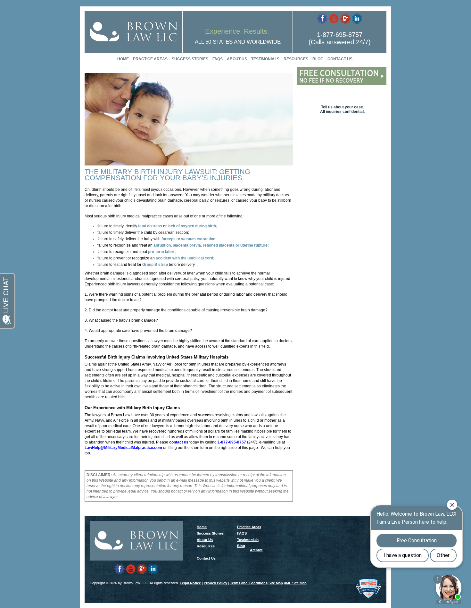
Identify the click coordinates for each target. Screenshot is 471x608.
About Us (237, 59)
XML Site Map (295, 583)
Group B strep (155, 264)
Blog (317, 59)
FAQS (217, 59)
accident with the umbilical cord (184, 258)
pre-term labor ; (162, 251)
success (206, 415)
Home (123, 59)
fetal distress (150, 226)
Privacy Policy (215, 583)
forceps (168, 239)
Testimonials (265, 59)
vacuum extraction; (199, 239)
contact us (178, 442)
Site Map (276, 583)
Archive (256, 550)
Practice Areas (150, 59)
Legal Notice (190, 583)
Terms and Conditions (249, 583)
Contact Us (339, 59)
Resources (296, 59)
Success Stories (190, 59)
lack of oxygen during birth (192, 226)
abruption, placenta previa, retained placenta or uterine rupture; (211, 245)
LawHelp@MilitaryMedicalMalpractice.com (123, 447)
